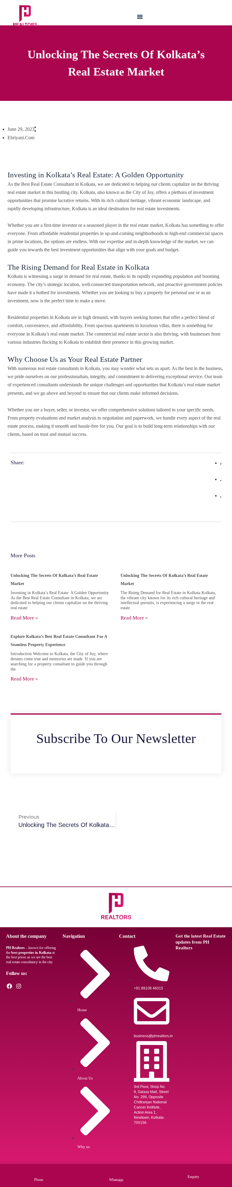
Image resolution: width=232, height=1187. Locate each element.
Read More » (24, 618)
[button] (139, 16)
